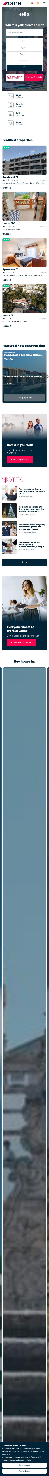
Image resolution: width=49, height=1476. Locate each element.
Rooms (23, 54)
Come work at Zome (21, 643)
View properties (24, 398)
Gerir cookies (24, 1465)
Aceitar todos (24, 1471)
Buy (23, 41)
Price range (23, 61)
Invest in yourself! (20, 460)
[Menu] (44, 3)
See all (24, 562)
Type (23, 48)
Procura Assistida (34, 77)
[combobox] (24, 32)
